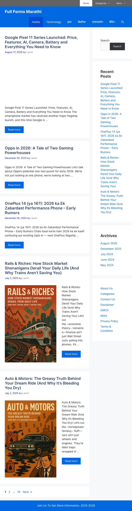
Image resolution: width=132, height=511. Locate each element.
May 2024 (106, 265)
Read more (14, 129)
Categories (100, 3)
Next (27, 492)
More (119, 3)
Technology (53, 22)
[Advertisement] (46, 77)
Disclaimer (107, 304)
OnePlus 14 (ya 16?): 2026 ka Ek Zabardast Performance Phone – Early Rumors (40, 208)
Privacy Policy (109, 321)
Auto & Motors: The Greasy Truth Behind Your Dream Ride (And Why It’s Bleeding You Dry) (43, 383)
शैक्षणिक (82, 22)
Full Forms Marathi (23, 11)
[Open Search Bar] (122, 22)
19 (19, 492)
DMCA (104, 310)
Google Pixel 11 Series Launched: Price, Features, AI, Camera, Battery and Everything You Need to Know (41, 42)
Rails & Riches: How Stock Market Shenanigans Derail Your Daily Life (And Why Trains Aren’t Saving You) (42, 268)
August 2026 (108, 243)
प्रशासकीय (97, 22)
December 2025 (110, 248)
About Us (106, 288)
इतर (69, 22)
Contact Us (107, 299)
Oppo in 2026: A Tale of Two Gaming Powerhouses (39, 150)
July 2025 (106, 254)
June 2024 (107, 259)
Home (86, 3)
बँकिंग (112, 22)
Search (104, 40)
